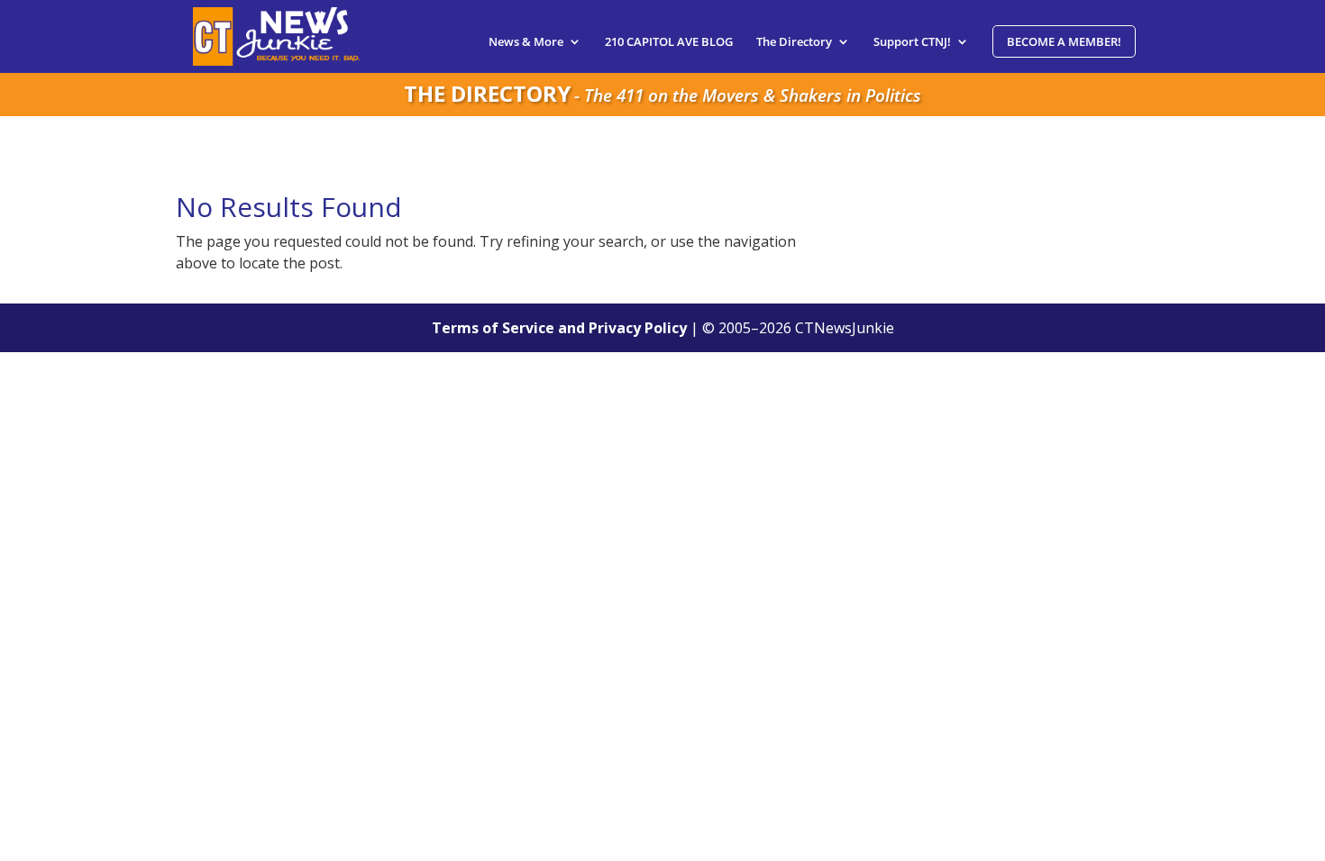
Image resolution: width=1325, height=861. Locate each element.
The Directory (794, 42)
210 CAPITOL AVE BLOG (669, 42)
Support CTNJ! (912, 42)
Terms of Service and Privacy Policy (559, 328)
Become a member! (1064, 41)
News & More (526, 42)
